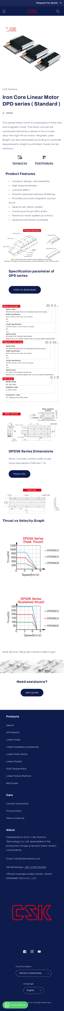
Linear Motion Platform (18, 776)
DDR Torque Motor (16, 769)
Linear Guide (13, 740)
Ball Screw (12, 783)
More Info (19, 474)
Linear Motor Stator (17, 754)
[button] (4, 11)
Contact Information (17, 804)
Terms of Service (15, 818)
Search (10, 725)
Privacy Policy (13, 811)
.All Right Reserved (42, 1002)
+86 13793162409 (35, 867)
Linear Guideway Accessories (22, 747)
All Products (13, 732)
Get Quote (32, 692)
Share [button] (9, 113)
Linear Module (14, 761)
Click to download (25, 289)
